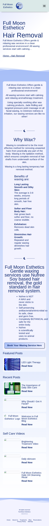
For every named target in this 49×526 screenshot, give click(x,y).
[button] (44, 6)
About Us (15, 520)
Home (6, 55)
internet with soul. (24, 513)
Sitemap (30, 521)
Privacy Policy (21, 521)
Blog (30, 520)
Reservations (37, 520)
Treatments (23, 520)
